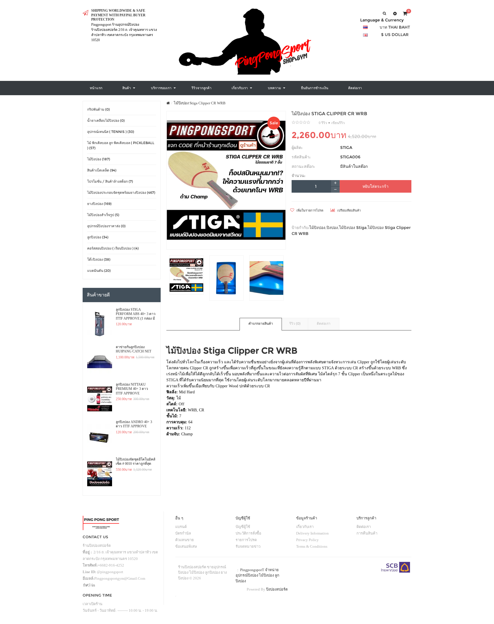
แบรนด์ (181, 527)
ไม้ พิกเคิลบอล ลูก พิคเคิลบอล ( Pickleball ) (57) (120, 145)
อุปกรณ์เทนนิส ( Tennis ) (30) (110, 131)
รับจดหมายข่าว (248, 546)
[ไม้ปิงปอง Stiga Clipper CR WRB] (226, 180)
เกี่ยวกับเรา (305, 527)
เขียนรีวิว (338, 123)
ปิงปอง (332, 227)
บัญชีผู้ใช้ (243, 527)
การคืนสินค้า (366, 533)
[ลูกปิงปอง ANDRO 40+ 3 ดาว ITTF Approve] (99, 436)
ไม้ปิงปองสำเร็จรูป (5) (103, 215)
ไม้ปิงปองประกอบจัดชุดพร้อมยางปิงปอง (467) (121, 192)
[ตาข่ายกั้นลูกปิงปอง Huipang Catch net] (99, 361)
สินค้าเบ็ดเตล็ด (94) (101, 170)
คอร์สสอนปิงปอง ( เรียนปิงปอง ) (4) (113, 248)
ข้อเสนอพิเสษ (186, 546)
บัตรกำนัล (183, 533)
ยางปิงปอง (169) (99, 204)
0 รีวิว (323, 123)
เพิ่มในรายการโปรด (309, 210)
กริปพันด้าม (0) (98, 109)
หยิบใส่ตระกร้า (375, 186)
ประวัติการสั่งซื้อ (248, 533)
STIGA (346, 147)
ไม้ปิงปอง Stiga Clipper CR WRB (200, 103)
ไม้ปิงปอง (317, 227)
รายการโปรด (246, 540)
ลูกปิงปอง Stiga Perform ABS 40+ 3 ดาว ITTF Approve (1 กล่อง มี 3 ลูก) (136, 314)
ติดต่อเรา (323, 323)
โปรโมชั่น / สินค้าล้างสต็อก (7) (110, 181)
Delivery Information (312, 533)
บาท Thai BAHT (395, 27)
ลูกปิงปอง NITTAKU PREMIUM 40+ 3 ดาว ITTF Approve (132, 388)
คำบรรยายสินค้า (260, 323)
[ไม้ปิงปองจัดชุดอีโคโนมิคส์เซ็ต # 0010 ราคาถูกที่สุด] (99, 474)
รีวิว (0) (294, 323)
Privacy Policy (307, 540)
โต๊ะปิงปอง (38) (98, 259)
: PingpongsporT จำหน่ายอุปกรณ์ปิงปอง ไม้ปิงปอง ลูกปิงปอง (257, 575)
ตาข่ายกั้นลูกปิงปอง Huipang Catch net (133, 349)
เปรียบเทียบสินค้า (348, 210)
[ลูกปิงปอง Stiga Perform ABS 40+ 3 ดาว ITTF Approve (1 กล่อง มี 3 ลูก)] (99, 324)
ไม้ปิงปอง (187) (98, 159)
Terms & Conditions (311, 546)
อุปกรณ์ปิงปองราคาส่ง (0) (106, 226)
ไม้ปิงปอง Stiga (352, 227)
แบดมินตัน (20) (99, 270)
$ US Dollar (395, 34)
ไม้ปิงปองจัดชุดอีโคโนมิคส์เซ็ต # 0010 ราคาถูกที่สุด (135, 461)
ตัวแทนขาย (184, 540)
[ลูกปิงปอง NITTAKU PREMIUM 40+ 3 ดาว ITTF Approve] (99, 399)
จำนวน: (298, 175)
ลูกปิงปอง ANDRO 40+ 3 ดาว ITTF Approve (134, 424)
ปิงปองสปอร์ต (277, 589)
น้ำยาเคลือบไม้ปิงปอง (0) (106, 120)
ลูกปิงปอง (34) (97, 237)
